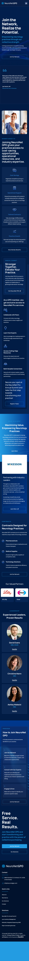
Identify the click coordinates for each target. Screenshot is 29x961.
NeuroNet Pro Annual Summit (9, 916)
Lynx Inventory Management (9, 919)
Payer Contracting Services (8, 925)
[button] (26, 3)
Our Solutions (5, 901)
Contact (4, 904)
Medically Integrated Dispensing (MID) (11, 922)
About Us (4, 894)
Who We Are (5, 898)
